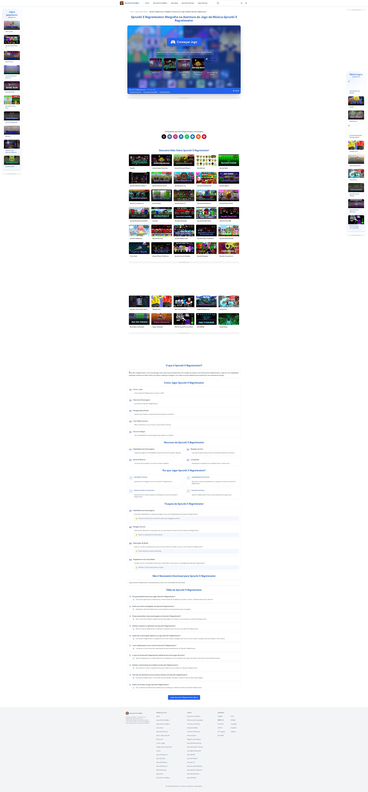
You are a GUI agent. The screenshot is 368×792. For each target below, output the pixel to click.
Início (147, 3)
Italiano (233, 732)
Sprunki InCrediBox (160, 3)
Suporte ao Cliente (193, 716)
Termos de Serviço (193, 724)
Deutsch (221, 724)
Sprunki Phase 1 (192, 758)
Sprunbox (159, 774)
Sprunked (174, 3)
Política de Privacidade (195, 720)
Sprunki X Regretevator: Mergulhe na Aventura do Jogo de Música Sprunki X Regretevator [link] (178, 12)
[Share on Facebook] (169, 136)
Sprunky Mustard (193, 774)
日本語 (233, 720)
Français (234, 724)
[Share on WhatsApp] (187, 136)
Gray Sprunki (191, 735)
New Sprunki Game (142, 12)
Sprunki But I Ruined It (194, 770)
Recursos (159, 739)
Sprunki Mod (160, 758)
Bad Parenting (161, 770)
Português (221, 732)
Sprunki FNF (191, 755)
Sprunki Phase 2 (161, 762)
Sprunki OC (191, 762)
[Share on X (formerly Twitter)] (164, 136)
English (220, 716)
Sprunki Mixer (191, 778)
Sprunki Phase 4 (162, 755)
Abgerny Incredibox (194, 739)
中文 (232, 716)
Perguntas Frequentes (164, 747)
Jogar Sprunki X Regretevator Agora (184, 697)
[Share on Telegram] (192, 136)
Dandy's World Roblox (194, 766)
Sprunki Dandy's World (195, 747)
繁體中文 (221, 720)
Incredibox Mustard (194, 751)
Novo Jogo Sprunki (163, 735)
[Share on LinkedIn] (181, 136)
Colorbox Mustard (193, 732)
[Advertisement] (11, 203)
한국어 (220, 728)
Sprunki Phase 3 (161, 766)
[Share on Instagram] (175, 136)
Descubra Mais (192, 728)
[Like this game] (234, 91)
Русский (220, 735)
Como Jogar (160, 743)
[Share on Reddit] (198, 136)
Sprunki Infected (188, 3)
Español (233, 728)
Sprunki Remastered (194, 743)
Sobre (158, 751)
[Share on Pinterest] (204, 136)
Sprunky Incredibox (163, 778)
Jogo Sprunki (202, 3)
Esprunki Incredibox (163, 724)
